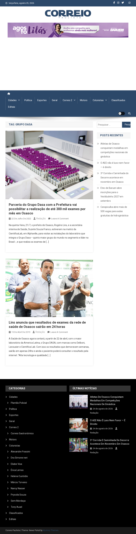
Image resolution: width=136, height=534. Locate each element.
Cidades (12, 100)
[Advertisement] (68, 65)
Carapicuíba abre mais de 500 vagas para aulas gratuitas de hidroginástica (114, 211)
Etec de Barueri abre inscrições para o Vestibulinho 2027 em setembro (112, 194)
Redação (41, 218)
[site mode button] (121, 113)
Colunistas (98, 100)
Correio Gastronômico (22, 433)
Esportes (42, 100)
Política (28, 100)
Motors (83, 100)
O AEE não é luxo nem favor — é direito (115, 165)
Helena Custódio (19, 476)
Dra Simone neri (19, 457)
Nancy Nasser (18, 488)
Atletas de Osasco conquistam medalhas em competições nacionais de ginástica (114, 150)
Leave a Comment (60, 218)
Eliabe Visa (16, 464)
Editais (11, 107)
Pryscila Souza (18, 494)
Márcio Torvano (19, 482)
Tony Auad (16, 507)
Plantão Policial (19, 403)
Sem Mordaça (18, 500)
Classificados (118, 100)
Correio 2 (67, 100)
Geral (54, 100)
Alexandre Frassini (20, 451)
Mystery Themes (50, 530)
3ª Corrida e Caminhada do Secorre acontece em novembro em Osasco (115, 177)
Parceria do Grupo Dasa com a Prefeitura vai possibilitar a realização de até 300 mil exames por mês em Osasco (47, 209)
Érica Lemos (17, 470)
